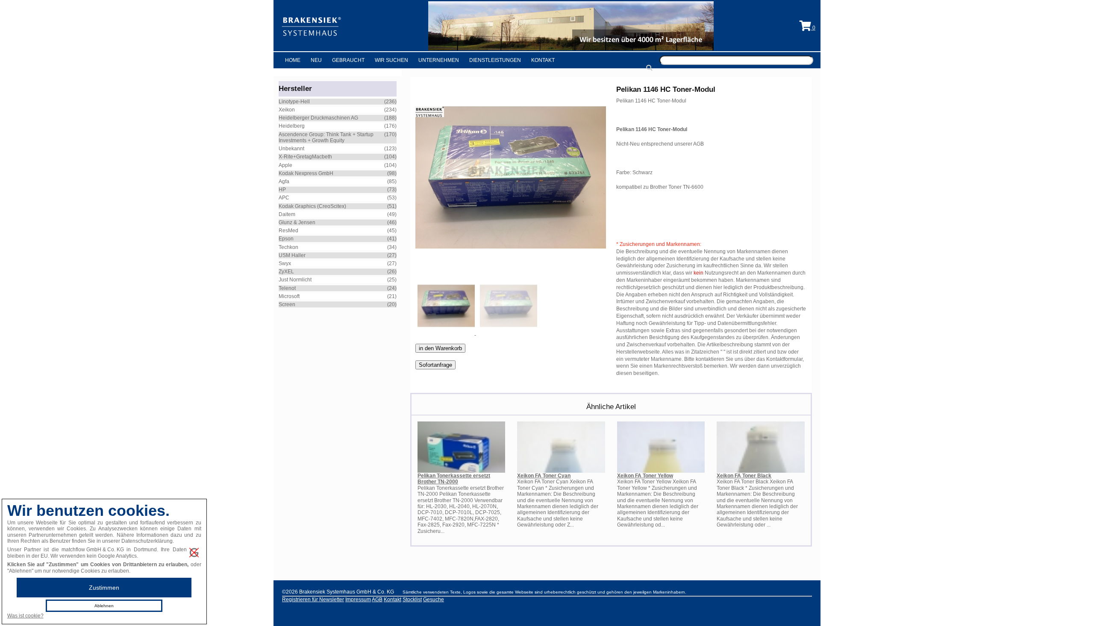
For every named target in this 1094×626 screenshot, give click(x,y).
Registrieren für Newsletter (313, 600)
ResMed (288, 231)
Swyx (285, 263)
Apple (285, 165)
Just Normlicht (295, 280)
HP (282, 190)
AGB (377, 600)
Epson (286, 239)
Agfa (284, 181)
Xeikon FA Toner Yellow (645, 476)
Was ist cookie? (25, 616)
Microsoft (289, 296)
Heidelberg (292, 126)
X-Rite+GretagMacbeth (305, 157)
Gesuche (433, 600)
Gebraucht (348, 60)
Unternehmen (438, 60)
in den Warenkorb (440, 348)
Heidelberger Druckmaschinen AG (318, 118)
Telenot (287, 288)
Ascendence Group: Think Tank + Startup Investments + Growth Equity (326, 137)
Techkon (288, 247)
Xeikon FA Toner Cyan (544, 476)
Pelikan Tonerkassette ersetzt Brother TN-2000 (454, 479)
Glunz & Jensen (297, 222)
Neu (316, 60)
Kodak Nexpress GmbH (306, 173)
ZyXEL (286, 272)
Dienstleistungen (495, 60)
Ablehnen (104, 605)
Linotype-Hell (294, 102)
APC (284, 198)
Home (292, 60)
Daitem (287, 214)
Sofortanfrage (435, 365)
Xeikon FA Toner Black (744, 476)
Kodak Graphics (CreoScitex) (312, 206)
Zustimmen (104, 587)
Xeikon (287, 110)
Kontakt (543, 60)
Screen (287, 304)
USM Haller (292, 255)
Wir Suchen (391, 60)
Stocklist (412, 600)
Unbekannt (291, 149)
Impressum (358, 600)
